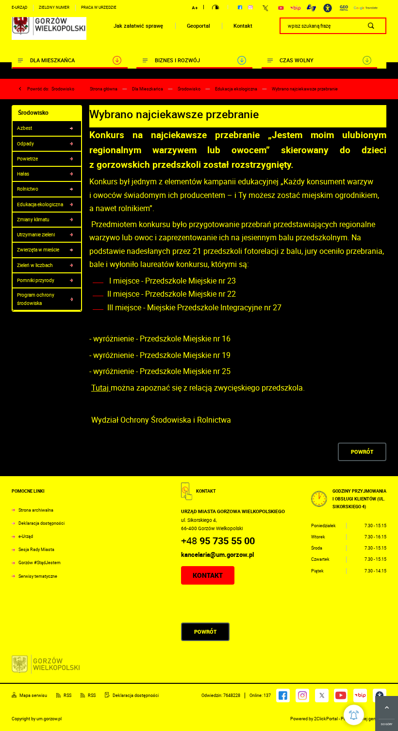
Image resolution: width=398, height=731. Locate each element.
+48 (218, 540)
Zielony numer (54, 7)
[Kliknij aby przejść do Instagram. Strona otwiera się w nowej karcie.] (250, 7)
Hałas (23, 173)
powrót (362, 451)
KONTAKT (208, 575)
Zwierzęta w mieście (38, 249)
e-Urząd (25, 536)
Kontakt (242, 25)
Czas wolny (297, 60)
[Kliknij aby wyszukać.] (371, 26)
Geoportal (198, 25)
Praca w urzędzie (98, 7)
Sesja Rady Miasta (36, 550)
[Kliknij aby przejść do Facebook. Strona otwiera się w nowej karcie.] (240, 7)
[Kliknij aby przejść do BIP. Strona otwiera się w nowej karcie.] (295, 8)
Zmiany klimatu (33, 219)
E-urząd (19, 7)
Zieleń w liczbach (35, 265)
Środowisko (62, 89)
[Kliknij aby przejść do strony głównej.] (49, 25)
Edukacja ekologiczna (40, 204)
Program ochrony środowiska (35, 298)
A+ (195, 7)
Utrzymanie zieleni (36, 234)
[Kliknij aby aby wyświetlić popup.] (354, 715)
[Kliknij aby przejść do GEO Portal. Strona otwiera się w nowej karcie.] (344, 8)
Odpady (25, 143)
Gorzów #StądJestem (39, 563)
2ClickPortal (326, 719)
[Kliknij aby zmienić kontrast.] (215, 8)
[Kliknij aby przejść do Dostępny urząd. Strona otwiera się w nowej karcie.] (327, 8)
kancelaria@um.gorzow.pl (217, 554)
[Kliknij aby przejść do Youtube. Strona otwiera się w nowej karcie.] (281, 8)
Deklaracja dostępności (41, 523)
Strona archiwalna (35, 510)
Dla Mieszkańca (52, 60)
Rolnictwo (27, 188)
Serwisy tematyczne (37, 576)
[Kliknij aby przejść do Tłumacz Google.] (366, 8)
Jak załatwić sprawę (138, 25)
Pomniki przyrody (35, 280)
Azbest (24, 128)
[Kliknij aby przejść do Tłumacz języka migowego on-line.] (311, 8)
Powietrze (27, 158)
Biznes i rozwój (177, 60)
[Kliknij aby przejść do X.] (265, 8)
